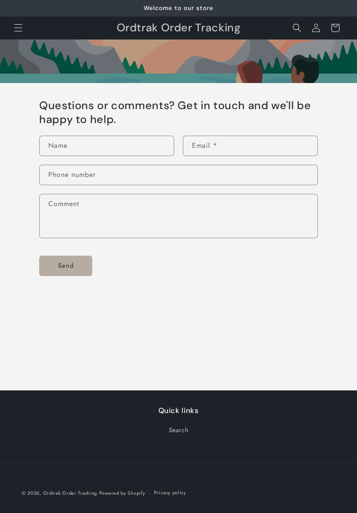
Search (179, 430)
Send (66, 265)
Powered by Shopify (122, 493)
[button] (18, 27)
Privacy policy (170, 492)
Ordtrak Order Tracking (70, 493)
